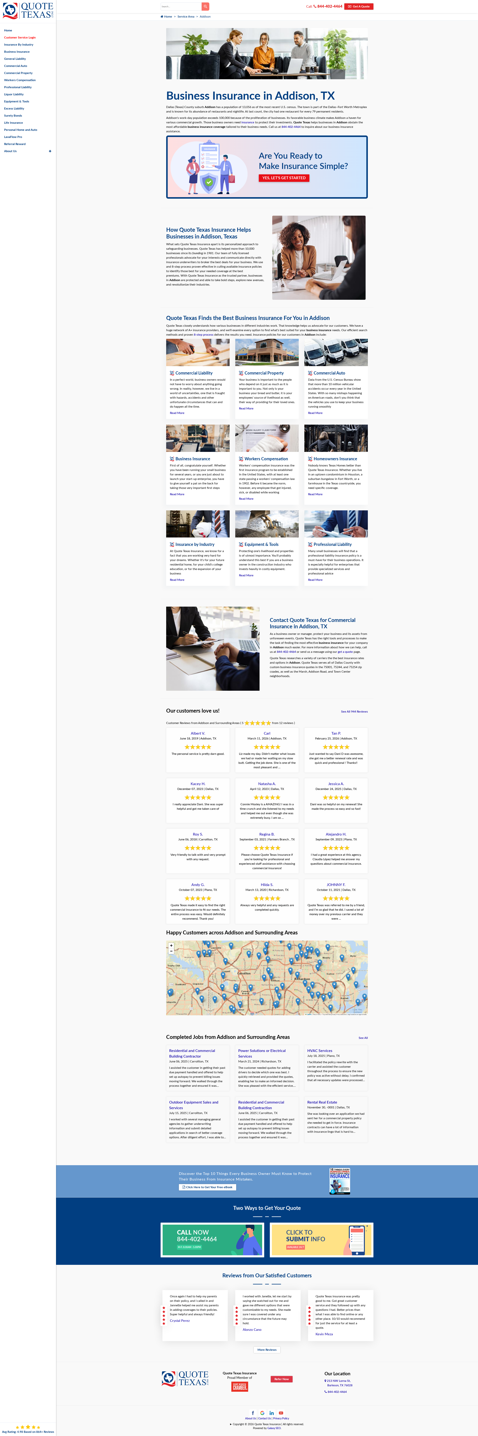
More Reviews (267, 1349)
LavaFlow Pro (13, 136)
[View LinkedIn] (272, 1413)
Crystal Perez (180, 1321)
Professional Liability (18, 87)
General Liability (15, 58)
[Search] (205, 6)
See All (363, 1037)
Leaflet (308, 1014)
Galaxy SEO (274, 1428)
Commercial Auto (15, 65)
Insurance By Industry (18, 44)
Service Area (186, 16)
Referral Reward (15, 144)
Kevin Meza (324, 1334)
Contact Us (264, 1418)
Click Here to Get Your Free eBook (209, 1187)
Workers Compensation (20, 80)
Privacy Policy (281, 1418)
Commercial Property (18, 73)
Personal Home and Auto (20, 129)
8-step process (203, 334)
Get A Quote (361, 6)
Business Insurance (17, 51)
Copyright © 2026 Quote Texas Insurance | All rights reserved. (268, 1424)
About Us (250, 1418)
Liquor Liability (14, 94)
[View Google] (262, 1413)
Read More (177, 413)
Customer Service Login (20, 37)
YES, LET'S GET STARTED (284, 178)
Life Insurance (13, 122)
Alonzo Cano (252, 1330)
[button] (197, 991)
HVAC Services (319, 1051)
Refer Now (281, 1379)
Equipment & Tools (16, 101)
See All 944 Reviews (354, 711)
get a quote (345, 651)
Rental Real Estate (322, 1102)
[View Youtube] (281, 1413)
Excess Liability (14, 108)
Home (167, 16)
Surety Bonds (13, 115)
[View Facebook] (253, 1413)
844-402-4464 (329, 6)
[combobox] (181, 6)
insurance (247, 122)
